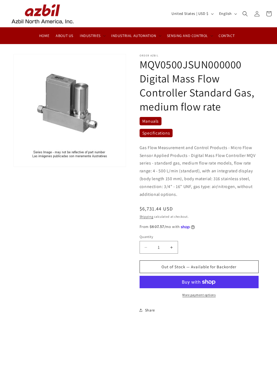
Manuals (150, 121)
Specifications (156, 133)
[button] (92, 35)
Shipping (146, 216)
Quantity (146, 236)
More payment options (199, 295)
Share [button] (150, 310)
